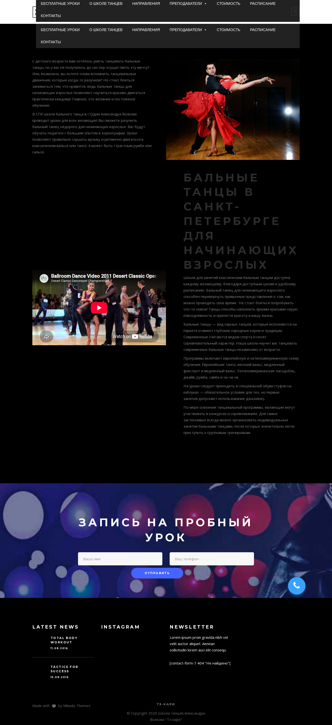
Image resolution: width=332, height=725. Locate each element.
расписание (263, 30)
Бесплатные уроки (60, 30)
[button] (205, 30)
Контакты (51, 42)
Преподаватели (186, 30)
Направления (146, 30)
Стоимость (228, 30)
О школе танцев (105, 30)
